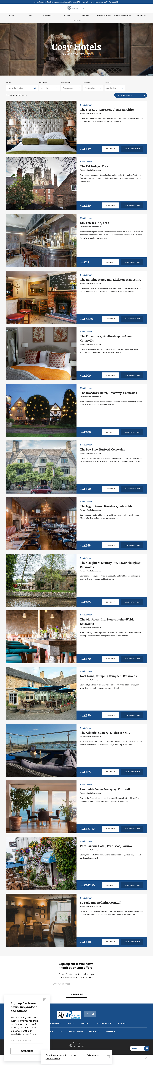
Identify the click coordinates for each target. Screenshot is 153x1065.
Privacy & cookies (76, 1032)
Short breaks (49, 15)
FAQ (61, 1032)
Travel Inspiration (122, 15)
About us (76, 20)
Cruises (85, 15)
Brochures (142, 15)
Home (11, 15)
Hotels (67, 15)
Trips (30, 15)
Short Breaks (55, 1023)
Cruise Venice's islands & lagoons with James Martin (54, 2)
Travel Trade (94, 1032)
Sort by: (119, 95)
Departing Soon (104, 15)
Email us (135, 1048)
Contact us (110, 1032)
